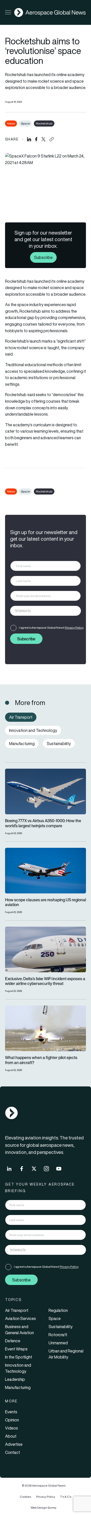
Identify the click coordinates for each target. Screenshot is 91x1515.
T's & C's (65, 1496)
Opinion (12, 1420)
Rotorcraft (58, 1334)
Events (11, 1412)
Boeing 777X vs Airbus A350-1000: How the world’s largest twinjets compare (43, 823)
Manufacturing (18, 1387)
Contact (12, 1452)
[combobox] (45, 611)
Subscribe (43, 257)
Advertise (13, 1444)
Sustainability (61, 1326)
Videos (11, 1428)
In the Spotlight (18, 1357)
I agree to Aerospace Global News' (51, 627)
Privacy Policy (74, 627)
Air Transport (16, 1310)
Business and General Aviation (19, 1329)
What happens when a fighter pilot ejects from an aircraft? (41, 1060)
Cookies (25, 1496)
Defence (12, 1341)
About (10, 1436)
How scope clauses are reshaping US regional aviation (45, 902)
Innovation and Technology (18, 1368)
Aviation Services (20, 1318)
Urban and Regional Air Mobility (66, 1354)
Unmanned (58, 1343)
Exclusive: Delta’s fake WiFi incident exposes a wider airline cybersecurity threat (45, 981)
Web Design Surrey (43, 1507)
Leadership (15, 1379)
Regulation (58, 1310)
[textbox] (40, 611)
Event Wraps (16, 1349)
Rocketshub (44, 123)
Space (25, 123)
